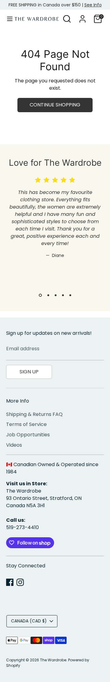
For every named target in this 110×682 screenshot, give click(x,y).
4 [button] (63, 295)
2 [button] (48, 295)
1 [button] (40, 295)
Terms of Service (26, 424)
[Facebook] (9, 582)
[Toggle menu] (7, 19)
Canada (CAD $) (29, 621)
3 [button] (56, 295)
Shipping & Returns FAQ (34, 414)
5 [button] (70, 295)
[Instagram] (20, 582)
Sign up (29, 371)
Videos (14, 444)
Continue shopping (55, 104)
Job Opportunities (28, 434)
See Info (93, 5)
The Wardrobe (53, 660)
